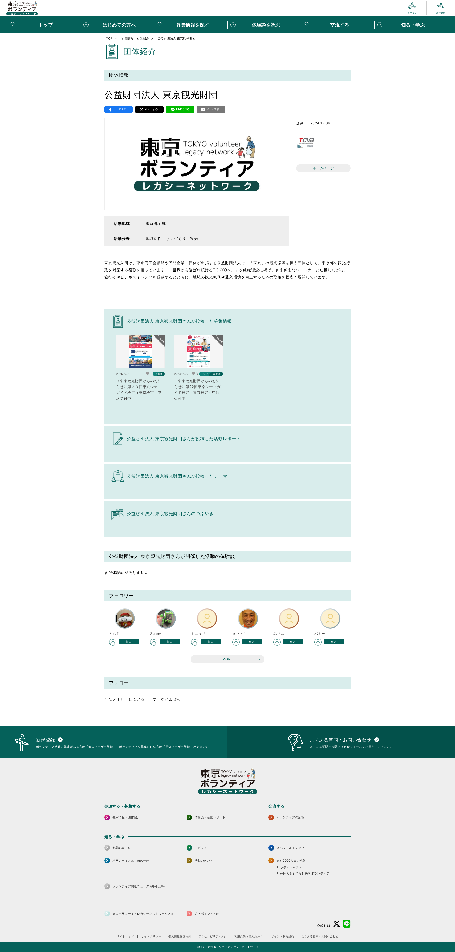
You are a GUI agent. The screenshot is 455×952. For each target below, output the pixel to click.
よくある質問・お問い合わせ (319, 936)
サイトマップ (125, 936)
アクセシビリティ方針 (213, 936)
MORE (227, 659)
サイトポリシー (151, 936)
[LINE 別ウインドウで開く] (347, 924)
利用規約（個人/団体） (249, 936)
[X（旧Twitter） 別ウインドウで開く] (337, 924)
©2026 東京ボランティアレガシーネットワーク (227, 947)
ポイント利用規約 (282, 936)
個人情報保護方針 (179, 936)
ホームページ (323, 168)
